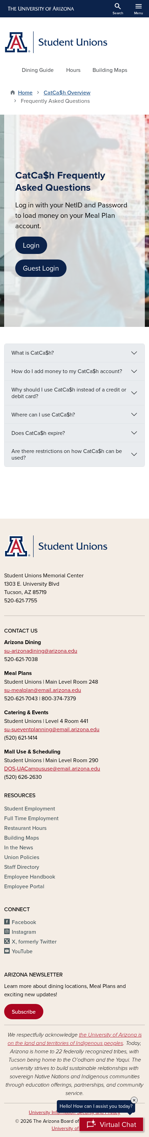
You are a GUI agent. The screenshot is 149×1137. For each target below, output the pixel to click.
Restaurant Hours (25, 828)
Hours (73, 70)
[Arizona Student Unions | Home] (74, 42)
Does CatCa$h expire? (38, 433)
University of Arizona (74, 1128)
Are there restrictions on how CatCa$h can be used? (66, 454)
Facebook (24, 922)
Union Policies (21, 857)
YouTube (22, 951)
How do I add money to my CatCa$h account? (66, 371)
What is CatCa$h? (32, 352)
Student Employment (29, 808)
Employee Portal (24, 886)
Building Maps (110, 70)
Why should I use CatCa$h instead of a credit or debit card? (68, 393)
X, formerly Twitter (34, 941)
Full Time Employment (31, 818)
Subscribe (24, 1011)
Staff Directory (21, 867)
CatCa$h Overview (67, 92)
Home (25, 92)
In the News (18, 847)
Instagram (24, 932)
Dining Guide (38, 70)
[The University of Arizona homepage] (40, 8)
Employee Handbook (29, 876)
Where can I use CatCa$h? (43, 414)
